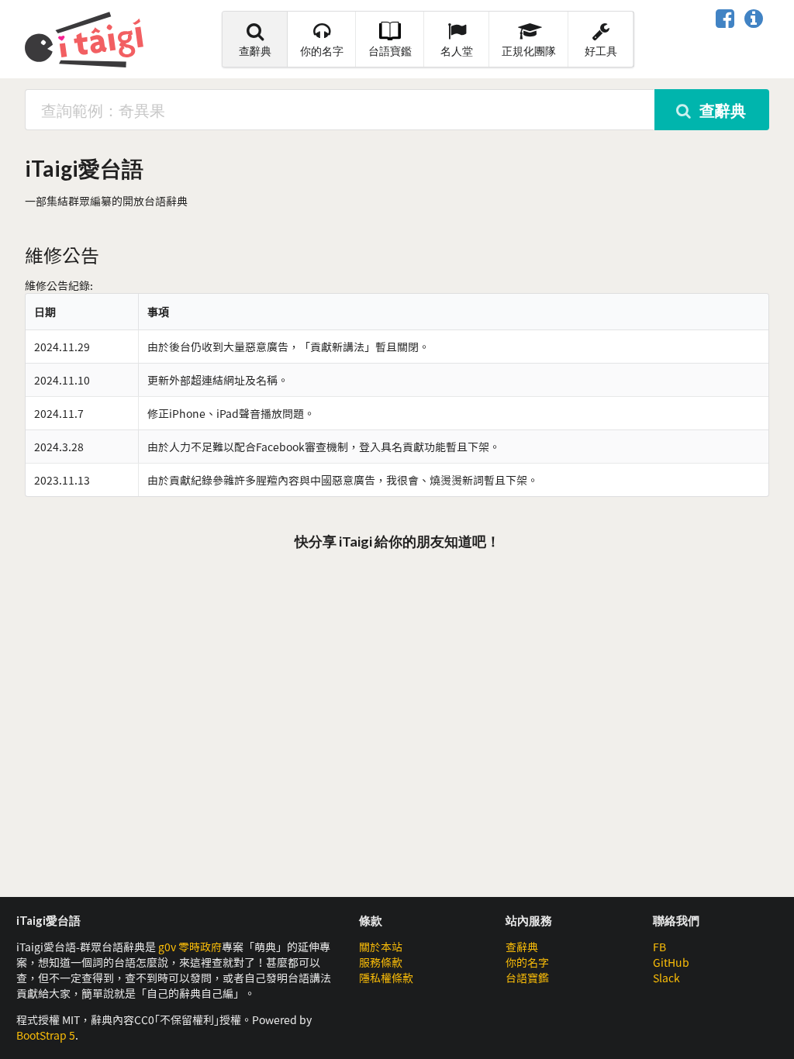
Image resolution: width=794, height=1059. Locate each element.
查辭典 (255, 50)
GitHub (671, 962)
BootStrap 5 (45, 1035)
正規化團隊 (529, 50)
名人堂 (456, 50)
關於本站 (380, 946)
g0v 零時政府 (190, 946)
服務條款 (380, 962)
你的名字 (321, 50)
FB (659, 946)
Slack (666, 977)
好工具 (601, 50)
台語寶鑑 (390, 50)
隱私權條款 (386, 977)
